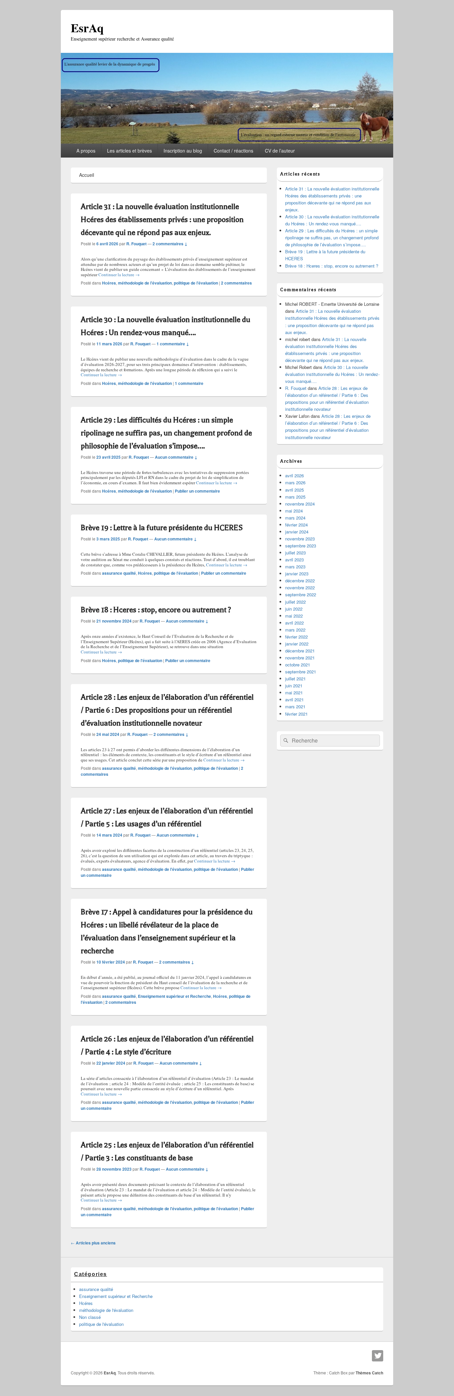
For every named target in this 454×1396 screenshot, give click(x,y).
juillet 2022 (295, 602)
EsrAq (87, 27)
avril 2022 (294, 623)
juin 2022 (293, 609)
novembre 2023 (300, 538)
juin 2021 (293, 685)
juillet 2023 (295, 552)
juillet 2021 (295, 678)
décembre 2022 (300, 580)
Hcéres (109, 283)
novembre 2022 (300, 587)
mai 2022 (294, 616)
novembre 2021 (300, 657)
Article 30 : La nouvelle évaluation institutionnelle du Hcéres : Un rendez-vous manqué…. (332, 374)
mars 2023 (295, 566)
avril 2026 (294, 475)
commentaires (236, 283)
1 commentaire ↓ (173, 344)
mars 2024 (295, 518)
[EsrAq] (227, 141)
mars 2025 (295, 497)
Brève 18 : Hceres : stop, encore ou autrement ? (156, 609)
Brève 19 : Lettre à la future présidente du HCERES (162, 527)
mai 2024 (294, 511)
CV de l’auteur (280, 150)
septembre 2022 (300, 594)
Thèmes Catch (369, 1373)
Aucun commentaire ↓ (176, 457)
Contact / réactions (233, 150)
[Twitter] (377, 1355)
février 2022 (296, 637)
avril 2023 (294, 559)
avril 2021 (294, 699)
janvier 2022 (296, 643)
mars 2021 (295, 706)
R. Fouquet (136, 244)
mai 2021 (294, 692)
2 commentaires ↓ (170, 244)
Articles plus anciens (93, 1243)
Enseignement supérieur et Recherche (174, 996)
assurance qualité (119, 573)
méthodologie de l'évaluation (145, 283)
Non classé (90, 1317)
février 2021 (296, 714)
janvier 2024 (296, 531)
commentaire (189, 383)
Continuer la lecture (119, 275)
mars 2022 (295, 630)
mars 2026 (295, 482)
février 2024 (296, 525)
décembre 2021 (300, 650)
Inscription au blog (183, 150)
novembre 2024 (300, 504)
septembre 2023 (300, 545)
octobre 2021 (297, 664)
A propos (85, 150)
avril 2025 (294, 490)
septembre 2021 (300, 671)
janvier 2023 (296, 573)
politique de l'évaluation (196, 283)
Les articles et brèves (129, 150)
